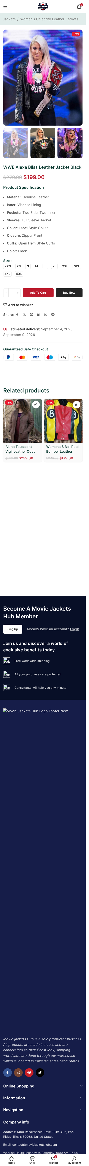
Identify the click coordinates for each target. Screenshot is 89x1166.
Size (6, 260)
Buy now (69, 292)
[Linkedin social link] (39, 314)
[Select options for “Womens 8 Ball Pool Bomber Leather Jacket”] (76, 404)
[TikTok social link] (40, 1072)
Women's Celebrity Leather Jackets (49, 19)
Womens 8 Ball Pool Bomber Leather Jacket (62, 451)
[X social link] (24, 314)
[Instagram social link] (18, 1072)
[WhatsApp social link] (46, 314)
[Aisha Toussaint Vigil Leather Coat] (22, 421)
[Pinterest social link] (31, 314)
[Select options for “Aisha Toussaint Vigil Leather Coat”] (36, 404)
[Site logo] (43, 6)
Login (74, 629)
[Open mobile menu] (5, 6)
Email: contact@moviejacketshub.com (30, 1144)
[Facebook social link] (17, 314)
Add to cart (38, 292)
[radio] (7, 266)
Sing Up (13, 629)
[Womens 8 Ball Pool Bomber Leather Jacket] (63, 421)
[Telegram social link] (53, 314)
